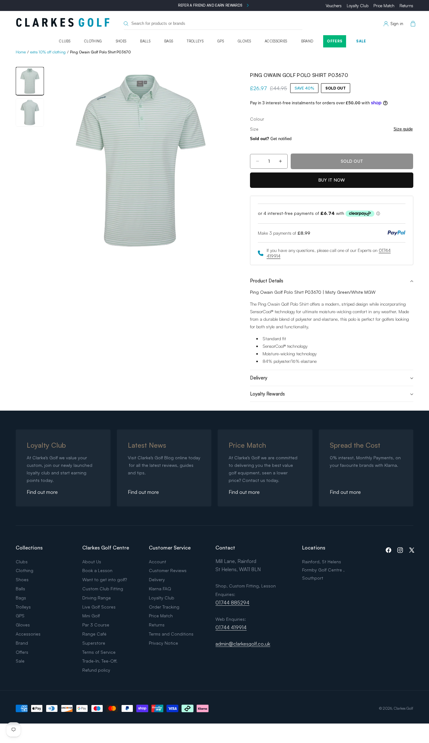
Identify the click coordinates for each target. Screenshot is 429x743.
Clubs (64, 41)
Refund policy (96, 670)
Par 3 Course (95, 624)
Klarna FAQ (160, 588)
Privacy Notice (163, 643)
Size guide (403, 129)
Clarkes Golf (403, 708)
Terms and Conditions (171, 633)
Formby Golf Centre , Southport (323, 574)
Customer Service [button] (170, 547)
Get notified (270, 138)
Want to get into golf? (104, 579)
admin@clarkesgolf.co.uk (242, 644)
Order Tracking (164, 606)
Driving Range (96, 597)
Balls (145, 41)
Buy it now (331, 180)
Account (157, 561)
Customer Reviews (168, 570)
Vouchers (334, 5)
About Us (91, 561)
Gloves (244, 41)
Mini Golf (91, 615)
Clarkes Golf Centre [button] (105, 547)
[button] (411, 24)
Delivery (157, 579)
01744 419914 (231, 627)
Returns (406, 5)
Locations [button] (313, 547)
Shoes (121, 41)
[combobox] (213, 23)
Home (21, 52)
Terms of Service (99, 652)
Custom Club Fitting (102, 588)
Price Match (383, 5)
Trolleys (195, 41)
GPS (220, 41)
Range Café (94, 633)
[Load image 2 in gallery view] (30, 112)
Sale (361, 41)
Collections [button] (29, 547)
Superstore (93, 643)
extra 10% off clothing (48, 52)
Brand (307, 41)
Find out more (42, 492)
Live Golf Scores (99, 606)
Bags (168, 41)
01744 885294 (232, 602)
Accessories (276, 41)
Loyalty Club (357, 5)
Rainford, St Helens (321, 561)
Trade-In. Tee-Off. (99, 661)
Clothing (93, 41)
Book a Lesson (97, 570)
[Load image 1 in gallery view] (30, 81)
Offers (334, 41)
